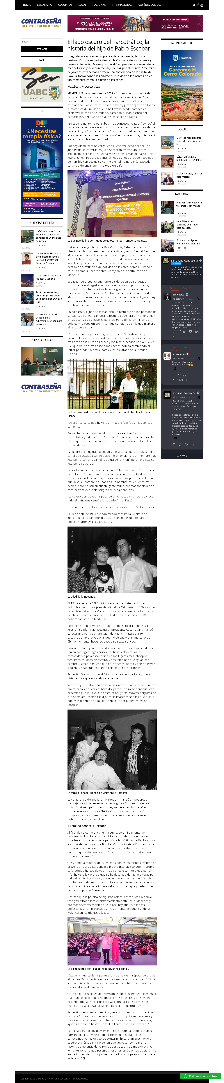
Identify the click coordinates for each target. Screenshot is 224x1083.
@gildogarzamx (179, 299)
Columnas (65, 4)
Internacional (122, 4)
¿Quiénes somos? (149, 4)
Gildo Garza (178, 294)
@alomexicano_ (179, 358)
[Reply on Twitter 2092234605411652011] (175, 375)
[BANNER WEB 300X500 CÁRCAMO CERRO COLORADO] (182, 119)
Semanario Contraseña (184, 393)
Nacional (99, 4)
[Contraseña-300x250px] (42, 101)
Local (82, 4)
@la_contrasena (179, 397)
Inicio (27, 4)
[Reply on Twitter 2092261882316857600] (175, 445)
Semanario (44, 4)
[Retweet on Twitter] (171, 288)
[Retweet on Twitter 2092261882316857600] (181, 445)
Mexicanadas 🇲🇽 (181, 354)
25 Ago (191, 299)
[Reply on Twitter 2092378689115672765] (175, 331)
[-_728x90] (136, 31)
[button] (200, 1076)
